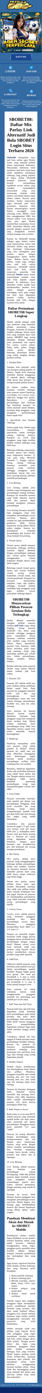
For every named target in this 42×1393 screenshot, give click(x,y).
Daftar (21, 57)
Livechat (10, 94)
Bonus (31, 95)
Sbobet (19, 274)
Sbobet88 (11, 157)
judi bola (19, 625)
